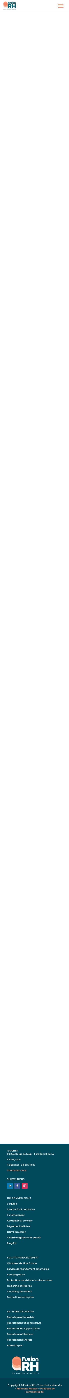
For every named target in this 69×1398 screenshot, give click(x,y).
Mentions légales (27, 1388)
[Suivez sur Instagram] (25, 1186)
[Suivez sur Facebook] (17, 1186)
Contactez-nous (16, 1170)
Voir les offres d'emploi (33, 1131)
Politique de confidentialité (40, 1390)
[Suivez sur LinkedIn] (10, 1186)
